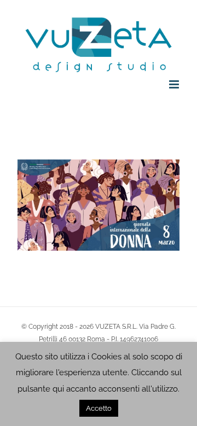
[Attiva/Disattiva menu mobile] (175, 84)
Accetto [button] (99, 408)
